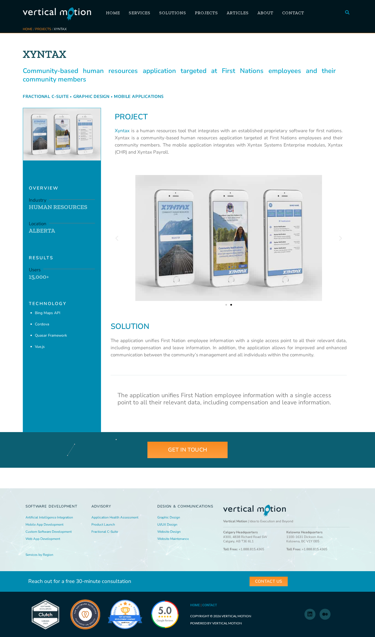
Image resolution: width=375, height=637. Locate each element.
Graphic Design (91, 96)
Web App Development (43, 539)
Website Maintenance (173, 539)
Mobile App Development (44, 524)
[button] (347, 12)
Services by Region (39, 555)
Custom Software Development (49, 531)
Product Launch (103, 524)
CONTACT (209, 605)
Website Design (169, 531)
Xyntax (122, 131)
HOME (195, 605)
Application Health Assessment (114, 517)
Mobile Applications (138, 96)
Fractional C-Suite (46, 96)
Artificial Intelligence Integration (49, 517)
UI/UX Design (167, 524)
